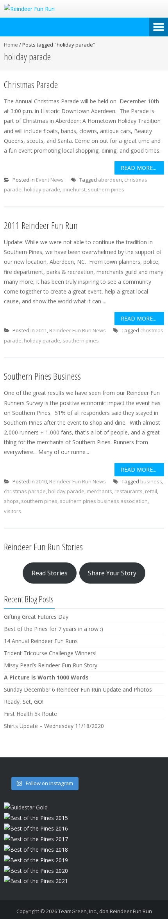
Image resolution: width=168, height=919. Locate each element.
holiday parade (42, 189)
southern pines (106, 189)
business (151, 481)
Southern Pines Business (42, 375)
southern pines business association (104, 501)
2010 (41, 481)
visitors (12, 511)
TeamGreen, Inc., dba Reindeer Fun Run (105, 911)
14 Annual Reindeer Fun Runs (41, 641)
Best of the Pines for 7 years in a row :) (53, 628)
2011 (41, 330)
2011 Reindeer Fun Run (41, 225)
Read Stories (50, 573)
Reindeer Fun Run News (77, 330)
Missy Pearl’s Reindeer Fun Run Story (50, 665)
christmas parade (25, 491)
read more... (138, 167)
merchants (99, 491)
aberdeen (110, 179)
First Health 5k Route (30, 713)
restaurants (128, 491)
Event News (50, 179)
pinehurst (74, 189)
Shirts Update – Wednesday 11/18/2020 (54, 726)
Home (11, 44)
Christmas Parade (31, 84)
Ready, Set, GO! (23, 701)
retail (151, 491)
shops (11, 501)
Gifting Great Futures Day (36, 616)
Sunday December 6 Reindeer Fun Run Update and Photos (78, 689)
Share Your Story (112, 573)
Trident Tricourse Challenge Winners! (50, 653)
